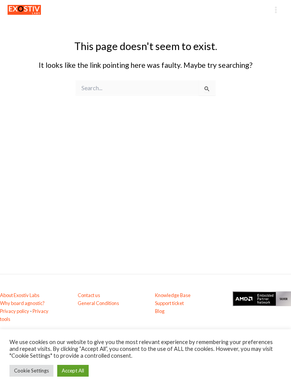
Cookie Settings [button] (31, 371)
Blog (159, 311)
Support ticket (169, 303)
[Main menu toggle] (276, 9)
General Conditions (98, 303)
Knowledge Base (173, 295)
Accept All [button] (73, 371)
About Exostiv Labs (19, 295)
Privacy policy (14, 311)
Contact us (89, 295)
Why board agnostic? (22, 303)
